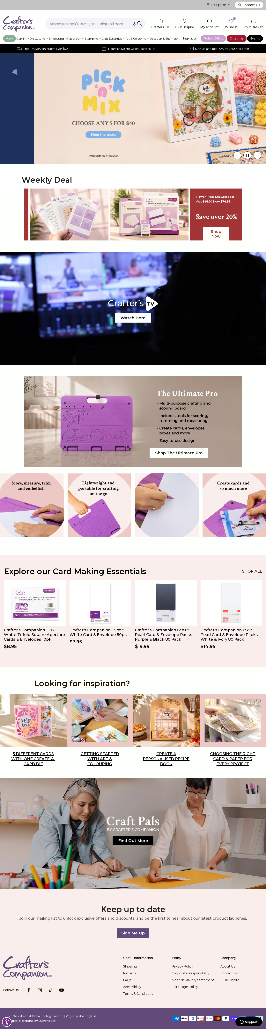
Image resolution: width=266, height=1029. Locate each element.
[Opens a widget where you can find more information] (248, 1022)
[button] (134, 23)
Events (255, 38)
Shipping (130, 966)
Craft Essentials (112, 38)
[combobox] (95, 23)
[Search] (139, 23)
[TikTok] (50, 990)
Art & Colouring (136, 38)
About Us (227, 966)
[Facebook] (28, 990)
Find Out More (133, 840)
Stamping (91, 38)
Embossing (56, 38)
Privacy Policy (182, 966)
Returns (129, 973)
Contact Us (251, 5)
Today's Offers (213, 38)
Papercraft (74, 38)
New (9, 38)
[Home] (33, 968)
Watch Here (133, 318)
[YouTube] (61, 990)
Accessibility (132, 987)
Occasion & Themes (163, 38)
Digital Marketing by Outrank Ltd (32, 1021)
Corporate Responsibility (190, 973)
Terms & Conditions (138, 994)
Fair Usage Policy (185, 987)
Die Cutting (37, 38)
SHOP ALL (252, 571)
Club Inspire (229, 980)
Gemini (21, 38)
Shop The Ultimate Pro (179, 453)
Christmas (236, 38)
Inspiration (190, 38)
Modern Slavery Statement (193, 980)
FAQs (127, 980)
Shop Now (216, 234)
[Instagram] (39, 990)
